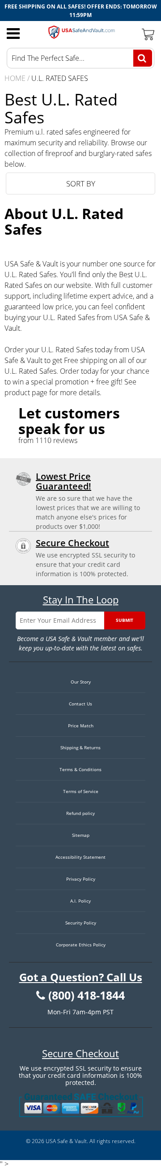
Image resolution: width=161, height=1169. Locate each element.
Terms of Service (80, 791)
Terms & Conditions (80, 769)
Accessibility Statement (80, 857)
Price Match (80, 725)
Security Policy (80, 923)
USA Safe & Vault (66, 1141)
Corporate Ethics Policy (81, 944)
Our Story (81, 682)
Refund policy (80, 813)
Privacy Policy (80, 879)
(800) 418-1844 (86, 995)
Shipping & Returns (80, 747)
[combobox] (80, 58)
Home (14, 78)
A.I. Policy (80, 901)
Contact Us (80, 704)
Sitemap (80, 835)
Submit (124, 620)
